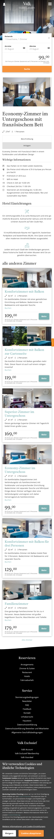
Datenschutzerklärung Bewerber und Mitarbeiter (27, 728)
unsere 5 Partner (24, 796)
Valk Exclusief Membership (27, 753)
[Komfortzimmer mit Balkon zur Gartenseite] (27, 336)
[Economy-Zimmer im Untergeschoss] (27, 454)
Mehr (44, 316)
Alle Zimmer (27, 640)
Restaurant (27, 672)
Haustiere (27, 720)
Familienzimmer (16, 604)
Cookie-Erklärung (14, 815)
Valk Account (27, 749)
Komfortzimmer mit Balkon (24, 291)
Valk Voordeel (27, 757)
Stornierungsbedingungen (27, 697)
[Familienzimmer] (27, 590)
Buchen (8, 308)
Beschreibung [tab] (27, 139)
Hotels (27, 676)
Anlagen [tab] (27, 145)
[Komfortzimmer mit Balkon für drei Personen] (27, 528)
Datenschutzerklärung (27, 724)
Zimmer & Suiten (27, 668)
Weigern (9, 833)
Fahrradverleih (27, 680)
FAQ (27, 705)
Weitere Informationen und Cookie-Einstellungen (23, 826)
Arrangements (27, 664)
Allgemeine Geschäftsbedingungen (27, 732)
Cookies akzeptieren (31, 833)
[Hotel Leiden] (27, 6)
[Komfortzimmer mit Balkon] (27, 278)
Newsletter (27, 701)
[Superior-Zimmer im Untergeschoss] (27, 398)
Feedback (27, 709)
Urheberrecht (27, 716)
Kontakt (27, 713)
